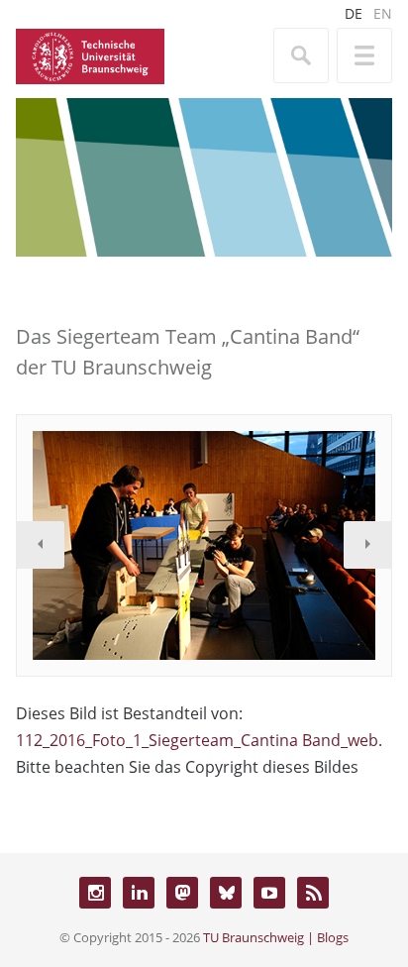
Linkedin (138, 893)
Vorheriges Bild (40, 545)
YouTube (269, 893)
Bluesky (226, 893)
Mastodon (182, 893)
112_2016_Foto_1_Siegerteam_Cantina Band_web (197, 740)
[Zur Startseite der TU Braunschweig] (90, 54)
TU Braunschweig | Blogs (276, 937)
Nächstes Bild (367, 545)
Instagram (95, 893)
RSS (313, 893)
